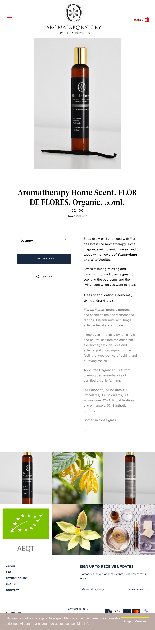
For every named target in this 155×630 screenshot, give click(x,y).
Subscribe (136, 589)
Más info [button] (83, 623)
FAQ (8, 572)
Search (11, 584)
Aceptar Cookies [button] (135, 621)
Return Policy (17, 578)
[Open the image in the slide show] (77, 103)
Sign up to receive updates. (107, 566)
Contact (12, 590)
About (10, 566)
